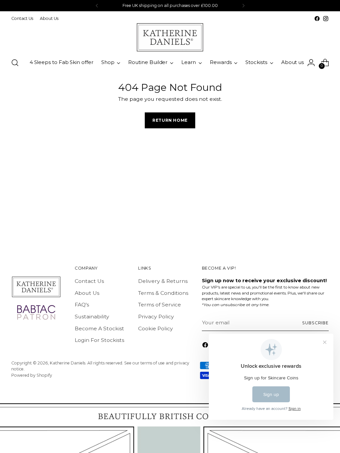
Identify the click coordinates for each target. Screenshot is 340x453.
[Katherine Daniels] (170, 37)
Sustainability (92, 316)
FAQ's (82, 304)
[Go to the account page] (311, 62)
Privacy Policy (156, 316)
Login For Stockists (99, 340)
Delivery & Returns (163, 281)
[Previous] (97, 5)
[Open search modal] (15, 62)
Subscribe (315, 322)
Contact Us (89, 281)
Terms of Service (159, 304)
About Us (87, 293)
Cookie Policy (155, 328)
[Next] (243, 5)
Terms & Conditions (163, 293)
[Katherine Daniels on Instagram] (326, 19)
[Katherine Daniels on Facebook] (317, 19)
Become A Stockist (99, 328)
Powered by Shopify (31, 375)
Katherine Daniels (67, 362)
